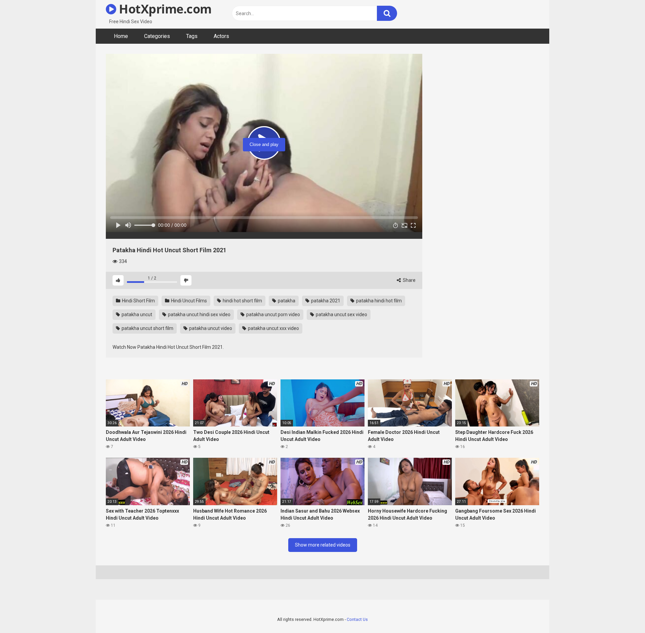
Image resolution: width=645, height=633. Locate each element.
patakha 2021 (325, 300)
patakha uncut (136, 314)
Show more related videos (322, 545)
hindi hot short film (242, 300)
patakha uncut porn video (272, 314)
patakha (286, 300)
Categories (157, 36)
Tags (192, 36)
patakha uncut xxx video (273, 328)
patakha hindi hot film (378, 300)
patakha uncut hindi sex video (198, 314)
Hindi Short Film (138, 300)
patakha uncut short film (147, 328)
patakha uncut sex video (341, 314)
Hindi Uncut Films (188, 300)
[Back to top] (622, 613)
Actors (221, 36)
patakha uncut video (210, 328)
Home (121, 36)
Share (409, 280)
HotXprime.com (164, 9)
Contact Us (357, 619)
